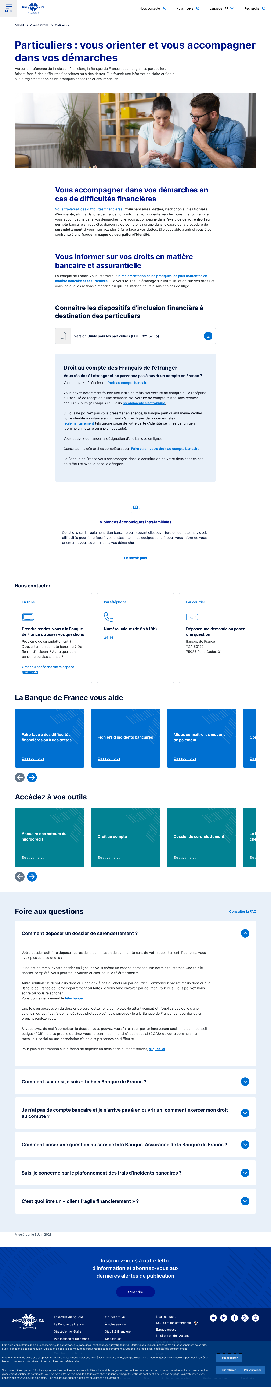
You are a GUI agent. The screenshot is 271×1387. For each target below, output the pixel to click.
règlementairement (79, 423)
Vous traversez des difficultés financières (88, 209)
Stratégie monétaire (67, 1331)
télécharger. (74, 998)
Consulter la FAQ (242, 911)
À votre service (115, 1324)
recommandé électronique (144, 403)
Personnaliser (252, 1370)
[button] (255, 8)
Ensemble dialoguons (68, 1317)
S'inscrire (135, 1292)
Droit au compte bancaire (127, 383)
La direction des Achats (172, 1335)
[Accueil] (28, 1322)
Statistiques (113, 1339)
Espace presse (166, 1329)
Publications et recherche (71, 1339)
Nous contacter (166, 1316)
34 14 (108, 638)
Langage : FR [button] (219, 8)
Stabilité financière (118, 1331)
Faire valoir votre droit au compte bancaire (165, 448)
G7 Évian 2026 (115, 1317)
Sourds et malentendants (173, 1322)
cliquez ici (157, 1049)
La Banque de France (69, 1324)
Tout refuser (228, 1370)
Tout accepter (229, 1357)
